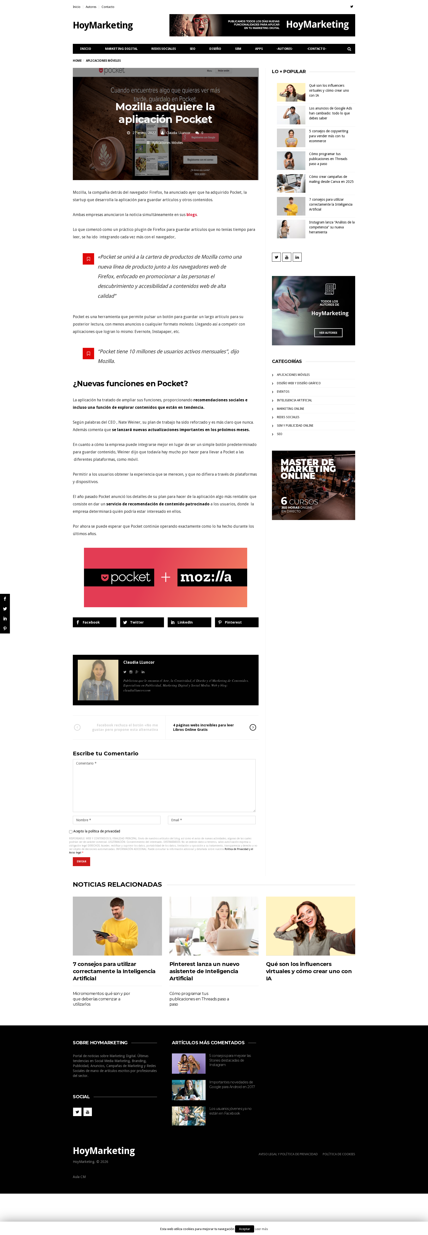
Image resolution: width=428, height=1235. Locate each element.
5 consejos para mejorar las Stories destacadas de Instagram (230, 1060)
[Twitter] (351, 6)
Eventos (283, 391)
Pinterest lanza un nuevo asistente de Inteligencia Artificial (204, 971)
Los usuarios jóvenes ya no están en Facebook (230, 1111)
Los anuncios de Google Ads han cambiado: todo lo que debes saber (330, 113)
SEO (192, 49)
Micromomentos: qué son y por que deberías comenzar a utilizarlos (101, 999)
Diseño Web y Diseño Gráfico (299, 383)
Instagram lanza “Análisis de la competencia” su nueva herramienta (332, 227)
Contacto (108, 7)
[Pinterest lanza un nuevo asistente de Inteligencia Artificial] (214, 926)
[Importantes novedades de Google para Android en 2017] (189, 1090)
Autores (91, 7)
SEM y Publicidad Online (295, 425)
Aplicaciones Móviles (167, 143)
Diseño (215, 49)
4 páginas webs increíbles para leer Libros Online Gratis (203, 727)
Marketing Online (290, 409)
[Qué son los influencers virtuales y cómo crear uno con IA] (310, 926)
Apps (259, 49)
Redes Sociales (163, 49)
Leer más (261, 1229)
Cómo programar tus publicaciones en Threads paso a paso (328, 159)
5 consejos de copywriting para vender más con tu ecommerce (328, 136)
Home (77, 60)
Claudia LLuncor (178, 133)
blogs (192, 214)
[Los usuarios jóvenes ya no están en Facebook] (189, 1115)
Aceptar (244, 1229)
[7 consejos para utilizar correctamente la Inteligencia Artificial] (117, 926)
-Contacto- (316, 49)
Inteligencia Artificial (294, 400)
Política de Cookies (339, 1154)
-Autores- (284, 49)
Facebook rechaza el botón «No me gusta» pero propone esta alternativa (125, 727)
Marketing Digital (121, 49)
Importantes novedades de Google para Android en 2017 (232, 1084)
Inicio (76, 7)
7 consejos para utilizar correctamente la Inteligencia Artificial (330, 204)
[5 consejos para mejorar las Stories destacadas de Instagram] (189, 1063)
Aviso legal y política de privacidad (288, 1154)
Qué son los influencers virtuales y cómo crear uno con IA (329, 90)
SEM (238, 49)
